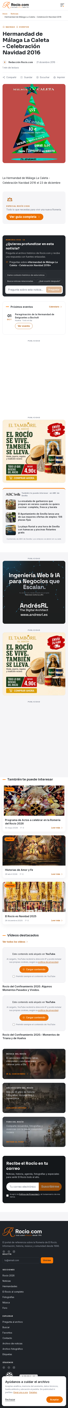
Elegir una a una (20, 1392)
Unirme (47, 1260)
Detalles (33, 1392)
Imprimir (61, 77)
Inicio (5, 14)
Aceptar (54, 1399)
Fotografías (8, 1297)
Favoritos (7, 1332)
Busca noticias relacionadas (20, 281)
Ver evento (25, 327)
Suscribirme (50, 1186)
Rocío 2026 (9, 1275)
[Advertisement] (34, 377)
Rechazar (10, 1399)
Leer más (55, 828)
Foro (5, 1308)
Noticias (14, 14)
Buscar (6, 1327)
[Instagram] (14, 1251)
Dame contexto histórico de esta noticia (25, 275)
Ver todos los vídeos (14, 941)
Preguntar (54, 289)
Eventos (24, 27)
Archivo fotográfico (13, 1349)
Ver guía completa (22, 217)
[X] (9, 1251)
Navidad (10, 27)
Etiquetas (7, 1354)
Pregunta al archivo (13, 1322)
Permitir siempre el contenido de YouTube (35, 976)
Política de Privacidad (29, 1194)
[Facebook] (4, 1251)
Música (6, 1302)
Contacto (7, 1338)
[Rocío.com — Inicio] (16, 5)
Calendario (54, 307)
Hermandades (10, 1286)
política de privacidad (48, 962)
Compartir (11, 77)
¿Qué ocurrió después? (49, 281)
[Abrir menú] (62, 5)
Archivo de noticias (12, 1343)
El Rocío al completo (13, 1291)
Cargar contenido (35, 970)
